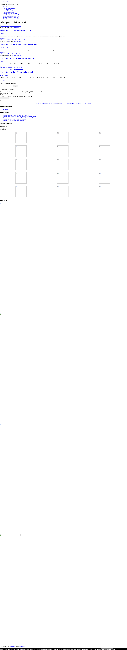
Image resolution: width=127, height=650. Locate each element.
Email (1, 94)
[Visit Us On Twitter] (63, 103)
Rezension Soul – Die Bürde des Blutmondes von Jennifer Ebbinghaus (19, 116)
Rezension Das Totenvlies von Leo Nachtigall (13, 120)
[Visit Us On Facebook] (52, 103)
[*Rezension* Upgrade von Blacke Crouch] (10, 26)
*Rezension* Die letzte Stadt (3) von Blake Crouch (19, 44)
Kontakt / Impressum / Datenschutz (11, 18)
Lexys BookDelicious (5, 1)
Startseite (5, 6)
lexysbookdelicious (16, 27)
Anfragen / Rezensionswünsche (10, 17)
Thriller (1, 33)
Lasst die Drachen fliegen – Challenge (12, 10)
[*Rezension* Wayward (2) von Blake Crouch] (11, 53)
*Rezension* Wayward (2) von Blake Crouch (17, 58)
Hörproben (8, 9)
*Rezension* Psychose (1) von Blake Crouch (16, 72)
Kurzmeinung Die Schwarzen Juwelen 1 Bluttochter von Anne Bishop (19, 117)
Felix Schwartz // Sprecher (9, 8)
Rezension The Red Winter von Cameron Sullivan (14, 119)
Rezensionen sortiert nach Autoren (14, 14)
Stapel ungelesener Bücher (9, 12)
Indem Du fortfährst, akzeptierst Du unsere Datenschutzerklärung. (16, 96)
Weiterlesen (2, 38)
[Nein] (114, 649)
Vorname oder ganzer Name (6, 93)
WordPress (12, 646)
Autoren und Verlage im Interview (11, 16)
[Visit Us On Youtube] (74, 103)
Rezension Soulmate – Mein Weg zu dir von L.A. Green (16, 115)
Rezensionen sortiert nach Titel (10, 13)
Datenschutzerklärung (108, 649)
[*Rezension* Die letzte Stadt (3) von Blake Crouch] (12, 40)
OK (101, 649)
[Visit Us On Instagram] (85, 103)
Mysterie (2, 75)
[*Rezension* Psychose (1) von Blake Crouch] (11, 67)
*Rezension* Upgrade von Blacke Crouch (15, 30)
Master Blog (22, 646)
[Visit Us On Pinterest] (41, 103)
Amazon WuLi (6, 109)
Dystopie (2, 47)
